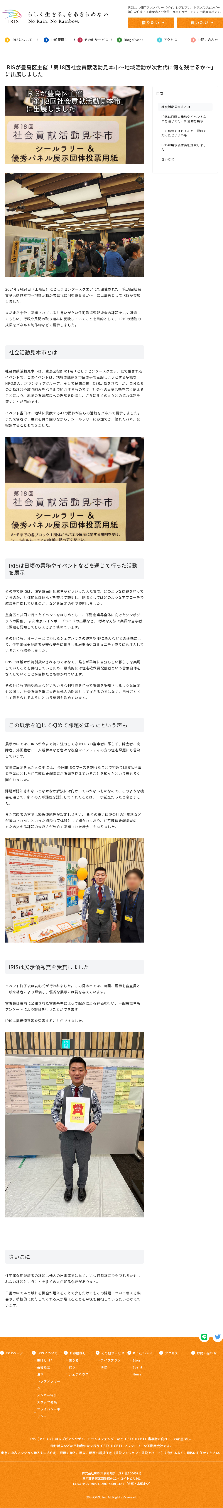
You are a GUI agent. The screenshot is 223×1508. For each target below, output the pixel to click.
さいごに (167, 159)
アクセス (171, 1353)
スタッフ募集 (47, 1402)
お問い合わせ (207, 1353)
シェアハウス (79, 1374)
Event (138, 1367)
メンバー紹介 (47, 1395)
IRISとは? (44, 1360)
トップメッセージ (49, 1384)
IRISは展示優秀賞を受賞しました (183, 147)
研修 (104, 1367)
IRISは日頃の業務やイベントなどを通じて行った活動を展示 (183, 118)
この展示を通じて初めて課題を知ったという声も (183, 133)
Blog (137, 1360)
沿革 (40, 1374)
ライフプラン (111, 1360)
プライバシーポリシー (49, 1412)
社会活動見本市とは (175, 107)
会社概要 (44, 1367)
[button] (185, 93)
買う (72, 1367)
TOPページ (14, 1353)
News (137, 1374)
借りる (74, 1360)
